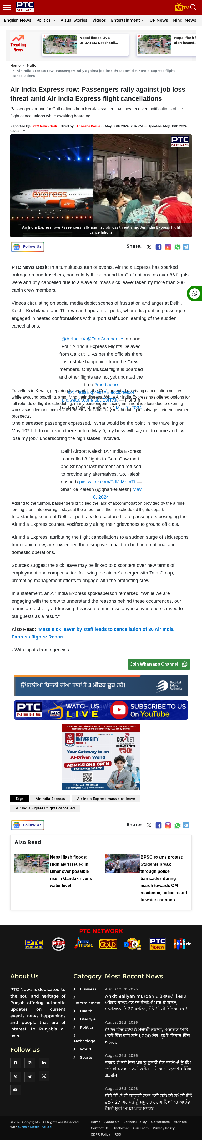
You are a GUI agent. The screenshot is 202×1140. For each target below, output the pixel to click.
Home (15, 65)
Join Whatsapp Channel (154, 664)
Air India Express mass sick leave (106, 798)
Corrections (160, 1122)
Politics (43, 20)
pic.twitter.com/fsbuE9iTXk (90, 400)
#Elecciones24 (119, 392)
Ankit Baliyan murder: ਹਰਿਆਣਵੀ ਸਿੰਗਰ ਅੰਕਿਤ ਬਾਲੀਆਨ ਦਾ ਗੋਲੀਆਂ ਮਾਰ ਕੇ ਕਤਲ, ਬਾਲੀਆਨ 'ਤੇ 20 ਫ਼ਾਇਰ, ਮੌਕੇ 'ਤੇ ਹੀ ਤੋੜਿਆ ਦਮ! (146, 1003)
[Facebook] (159, 247)
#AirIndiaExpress (86, 392)
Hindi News (184, 20)
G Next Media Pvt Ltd (35, 1127)
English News (17, 20)
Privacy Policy (164, 1128)
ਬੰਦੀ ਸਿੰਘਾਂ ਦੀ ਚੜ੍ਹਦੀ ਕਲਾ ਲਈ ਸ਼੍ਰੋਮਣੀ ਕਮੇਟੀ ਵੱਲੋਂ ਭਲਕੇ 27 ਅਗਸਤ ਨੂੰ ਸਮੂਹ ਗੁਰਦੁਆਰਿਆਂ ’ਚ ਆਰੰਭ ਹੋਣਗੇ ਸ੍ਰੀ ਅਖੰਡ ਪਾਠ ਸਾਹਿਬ (148, 1102)
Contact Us (99, 1128)
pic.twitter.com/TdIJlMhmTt (107, 481)
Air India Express (50, 798)
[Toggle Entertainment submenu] (143, 20)
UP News (159, 20)
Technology (84, 1041)
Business (88, 989)
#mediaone (106, 384)
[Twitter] (149, 248)
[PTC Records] (58, 943)
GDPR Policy (100, 1134)
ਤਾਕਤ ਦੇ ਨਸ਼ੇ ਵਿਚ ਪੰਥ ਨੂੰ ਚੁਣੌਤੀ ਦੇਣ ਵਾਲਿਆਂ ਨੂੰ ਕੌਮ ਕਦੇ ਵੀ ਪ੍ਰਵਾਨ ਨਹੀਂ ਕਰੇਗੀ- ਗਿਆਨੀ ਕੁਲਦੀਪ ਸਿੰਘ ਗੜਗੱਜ (148, 1069)
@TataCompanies (105, 338)
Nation (32, 65)
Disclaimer (121, 1128)
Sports (86, 1057)
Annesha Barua (88, 126)
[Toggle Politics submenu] (53, 20)
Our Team (141, 1128)
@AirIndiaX (73, 338)
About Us (111, 1122)
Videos (99, 20)
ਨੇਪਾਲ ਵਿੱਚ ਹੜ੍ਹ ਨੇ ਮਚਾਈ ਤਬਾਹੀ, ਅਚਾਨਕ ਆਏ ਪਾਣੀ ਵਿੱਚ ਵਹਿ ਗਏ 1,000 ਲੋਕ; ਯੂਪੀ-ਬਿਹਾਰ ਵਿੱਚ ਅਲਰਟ (147, 1036)
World (85, 1049)
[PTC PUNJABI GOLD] (108, 943)
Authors (180, 1122)
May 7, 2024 (129, 407)
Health (86, 1011)
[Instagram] (168, 247)
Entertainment (125, 20)
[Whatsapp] (177, 247)
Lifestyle (88, 1019)
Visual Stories (73, 20)
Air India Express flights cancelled (45, 808)
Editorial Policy (135, 1122)
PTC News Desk (45, 126)
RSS (117, 1134)
